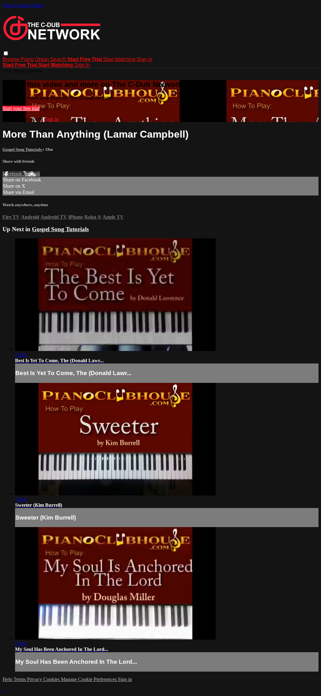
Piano (28, 59)
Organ (42, 59)
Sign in (144, 59)
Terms (20, 679)
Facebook (13, 173)
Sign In (82, 65)
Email (34, 173)
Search (58, 59)
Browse (12, 59)
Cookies (52, 679)
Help (8, 679)
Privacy (35, 679)
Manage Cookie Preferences (89, 679)
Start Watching (120, 59)
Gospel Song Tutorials (23, 149)
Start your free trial (21, 108)
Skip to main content (23, 5)
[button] (6, 53)
